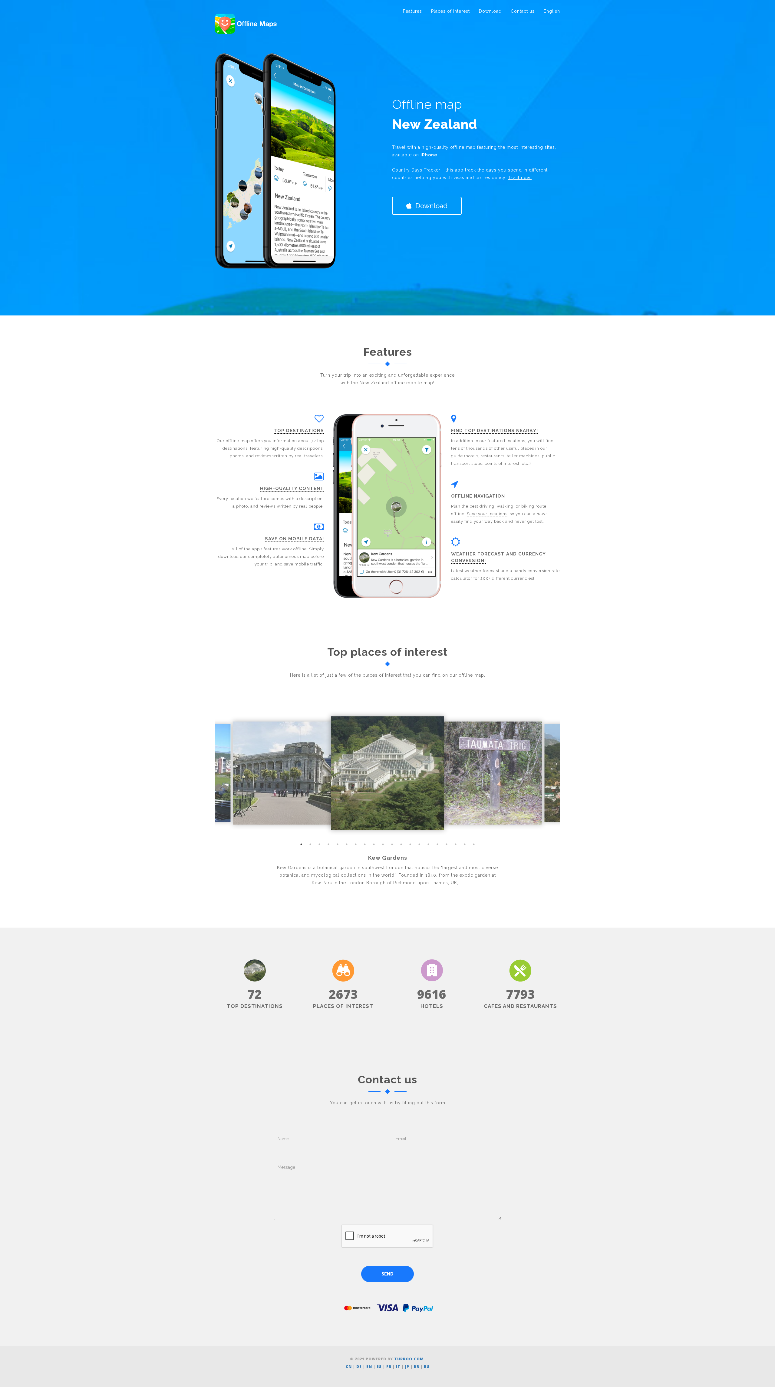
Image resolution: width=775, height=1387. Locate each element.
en (369, 1366)
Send (387, 1274)
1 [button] (301, 844)
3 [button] (319, 844)
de (359, 1366)
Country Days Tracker (416, 170)
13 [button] (410, 844)
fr (388, 1366)
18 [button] (456, 844)
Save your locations (487, 514)
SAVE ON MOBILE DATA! (294, 539)
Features (412, 11)
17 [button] (447, 844)
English (552, 11)
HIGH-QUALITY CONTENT (292, 488)
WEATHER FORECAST (478, 554)
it (398, 1366)
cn (349, 1366)
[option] (387, 773)
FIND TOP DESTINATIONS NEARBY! (494, 430)
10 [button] (383, 844)
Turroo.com (409, 1359)
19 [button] (465, 844)
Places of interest (450, 11)
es (379, 1366)
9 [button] (374, 844)
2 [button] (310, 844)
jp (407, 1366)
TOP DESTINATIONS (299, 430)
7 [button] (356, 844)
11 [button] (392, 844)
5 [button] (338, 844)
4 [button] (328, 844)
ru (427, 1366)
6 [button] (347, 844)
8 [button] (365, 844)
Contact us (523, 11)
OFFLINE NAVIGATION (478, 496)
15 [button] (428, 844)
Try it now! (520, 177)
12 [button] (401, 844)
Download (490, 11)
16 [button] (437, 844)
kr (416, 1366)
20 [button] (474, 844)
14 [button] (419, 844)
